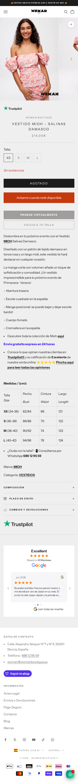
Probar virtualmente (39, 214)
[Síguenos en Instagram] (24, 739)
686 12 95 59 (30, 655)
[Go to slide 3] (40, 604)
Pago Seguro (13, 707)
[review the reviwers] (62, 577)
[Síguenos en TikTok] (43, 739)
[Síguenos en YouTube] (34, 739)
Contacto (10, 714)
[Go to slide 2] (37, 605)
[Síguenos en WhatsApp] (52, 739)
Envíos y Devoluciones (19, 700)
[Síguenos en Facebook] (5, 739)
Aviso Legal (11, 693)
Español (54, 750)
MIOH (8, 241)
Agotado (39, 183)
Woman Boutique (39, 117)
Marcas (9, 728)
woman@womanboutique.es (27, 662)
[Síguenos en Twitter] (15, 739)
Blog (7, 721)
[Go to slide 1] (34, 604)
